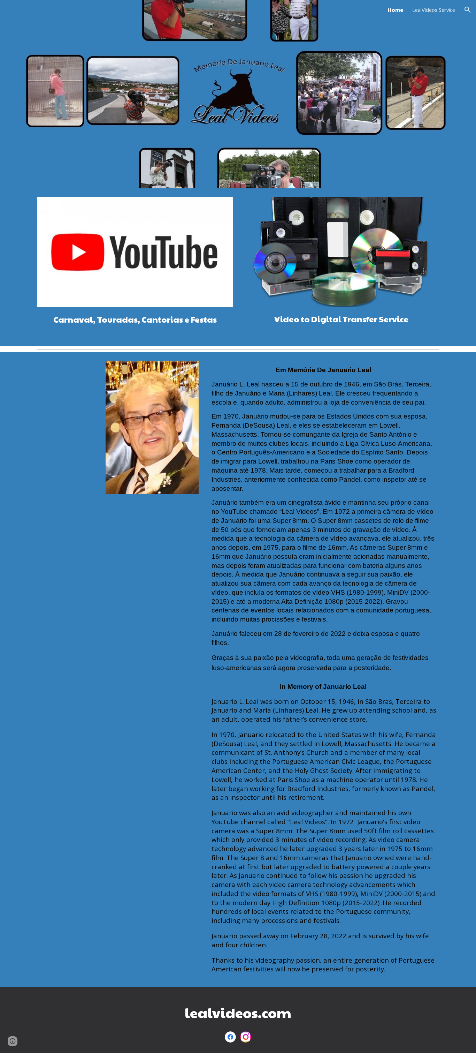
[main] (135, 322)
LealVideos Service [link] (433, 9)
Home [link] (395, 9)
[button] (467, 9)
